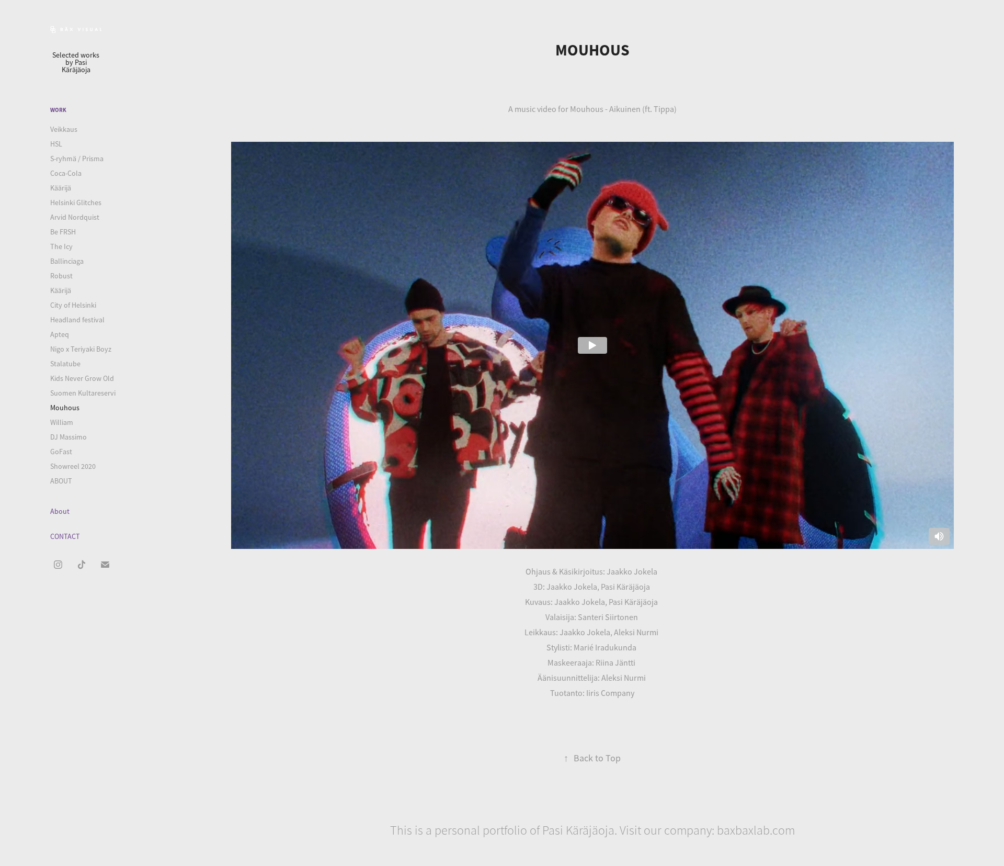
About (60, 511)
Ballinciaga (67, 261)
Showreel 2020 (73, 466)
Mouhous (64, 407)
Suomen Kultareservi (83, 393)
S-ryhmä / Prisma (77, 158)
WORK (58, 110)
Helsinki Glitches (75, 202)
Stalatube (65, 363)
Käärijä (60, 188)
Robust (61, 275)
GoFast (61, 451)
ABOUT (61, 481)
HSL (56, 144)
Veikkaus (63, 129)
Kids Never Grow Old (82, 378)
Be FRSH (63, 232)
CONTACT (65, 536)
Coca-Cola (66, 173)
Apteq (59, 334)
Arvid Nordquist (74, 217)
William (61, 422)
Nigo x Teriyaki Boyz (80, 349)
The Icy (61, 246)
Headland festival (77, 319)
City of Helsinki (73, 305)
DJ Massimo (68, 437)
